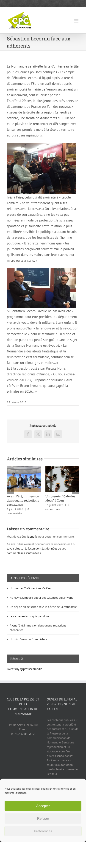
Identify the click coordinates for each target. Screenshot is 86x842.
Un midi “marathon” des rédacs (28, 639)
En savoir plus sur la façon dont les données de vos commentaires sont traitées (41, 548)
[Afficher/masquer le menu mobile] (76, 20)
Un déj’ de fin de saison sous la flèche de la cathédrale (43, 607)
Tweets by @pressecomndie (24, 669)
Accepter (43, 806)
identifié (32, 537)
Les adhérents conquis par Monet (30, 616)
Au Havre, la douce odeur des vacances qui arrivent (51, 500)
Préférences (43, 831)
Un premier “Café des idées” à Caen (31, 588)
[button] (10, 490)
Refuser (43, 818)
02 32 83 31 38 (26, 734)
